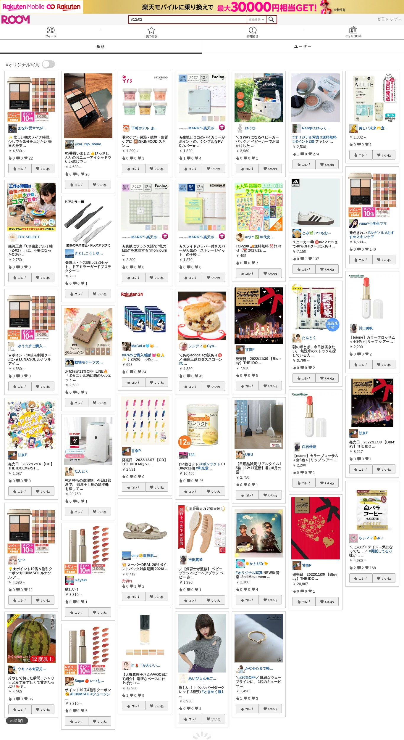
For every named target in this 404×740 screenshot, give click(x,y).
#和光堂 (202, 468)
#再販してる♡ (380, 551)
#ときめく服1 (213, 692)
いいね (45, 168)
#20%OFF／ (249, 677)
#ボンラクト (210, 464)
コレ (21, 168)
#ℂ (181, 363)
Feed (50, 32)
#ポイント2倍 (303, 141)
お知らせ (252, 32)
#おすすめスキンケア (371, 235)
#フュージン (100, 694)
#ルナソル (376, 233)
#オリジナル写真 (249, 573)
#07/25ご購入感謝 (136, 355)
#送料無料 (328, 137)
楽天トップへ (389, 19)
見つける (151, 32)
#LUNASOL (80, 694)
